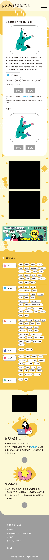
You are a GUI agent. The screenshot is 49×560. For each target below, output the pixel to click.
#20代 (31, 81)
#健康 (39, 275)
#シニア (27, 275)
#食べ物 (21, 349)
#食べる (21, 327)
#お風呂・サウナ (39, 337)
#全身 (8, 85)
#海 (26, 379)
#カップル (29, 327)
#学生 (41, 271)
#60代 (33, 282)
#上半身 (39, 264)
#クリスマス (29, 364)
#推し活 (21, 345)
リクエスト (11, 537)
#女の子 (42, 268)
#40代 (32, 297)
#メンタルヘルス (23, 334)
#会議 (18, 81)
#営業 (20, 312)
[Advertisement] (25, 175)
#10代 (35, 271)
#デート (21, 367)
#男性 (24, 81)
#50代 (26, 282)
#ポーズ (42, 279)
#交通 (20, 379)
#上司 (20, 297)
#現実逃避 (22, 337)
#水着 (20, 374)
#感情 (20, 268)
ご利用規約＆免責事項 (26, 96)
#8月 (20, 371)
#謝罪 (26, 297)
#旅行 (27, 357)
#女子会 (37, 320)
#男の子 (28, 271)
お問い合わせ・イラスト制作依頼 (19, 533)
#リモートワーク (35, 301)
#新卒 (26, 287)
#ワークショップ (37, 308)
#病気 (32, 323)
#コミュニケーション (24, 290)
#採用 (20, 287)
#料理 (38, 323)
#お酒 (20, 305)
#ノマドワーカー (23, 301)
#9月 (26, 371)
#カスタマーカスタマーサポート (33, 305)
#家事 (36, 327)
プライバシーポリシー (15, 541)
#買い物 (21, 279)
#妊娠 (30, 330)
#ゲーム (30, 320)
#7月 (39, 367)
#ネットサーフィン (36, 334)
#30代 (38, 81)
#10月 (33, 367)
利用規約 (33, 446)
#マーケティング (23, 294)
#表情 (20, 282)
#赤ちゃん (34, 279)
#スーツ (16, 85)
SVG (30, 90)
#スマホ (33, 294)
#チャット (22, 308)
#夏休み (39, 371)
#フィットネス (37, 341)
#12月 (21, 364)
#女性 (20, 264)
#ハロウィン (28, 374)
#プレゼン (10, 81)
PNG (18, 90)
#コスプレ (37, 374)
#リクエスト (34, 268)
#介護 (33, 275)
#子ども (21, 271)
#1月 (27, 367)
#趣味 (43, 320)
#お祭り (32, 371)
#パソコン (29, 349)
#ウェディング (32, 360)
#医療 (27, 279)
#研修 (29, 308)
